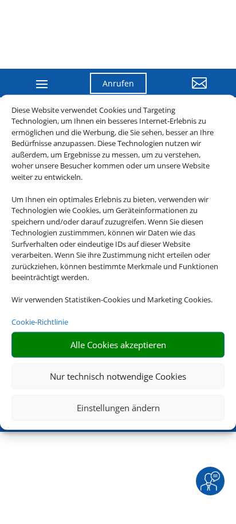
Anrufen (118, 83)
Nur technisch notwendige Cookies (118, 376)
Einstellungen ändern (118, 407)
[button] (185, 92)
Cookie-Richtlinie (39, 322)
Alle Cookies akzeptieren (118, 344)
